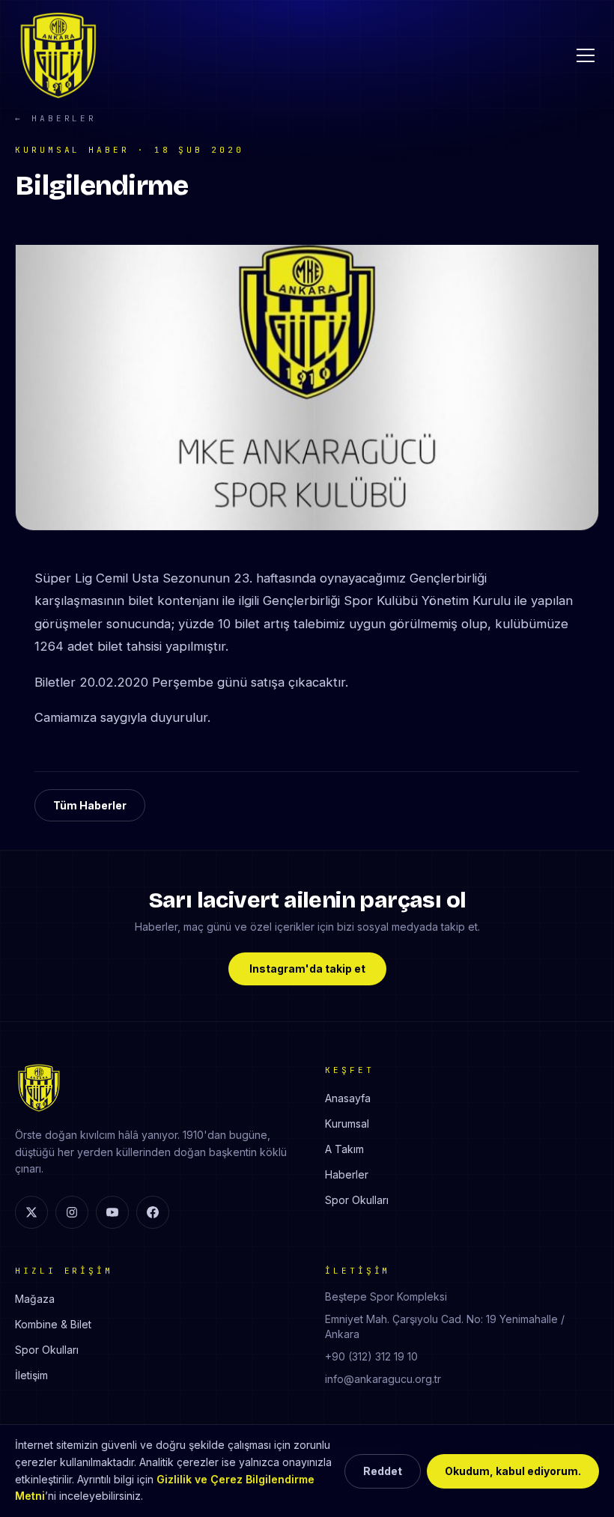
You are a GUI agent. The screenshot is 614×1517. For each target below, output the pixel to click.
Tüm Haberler (90, 805)
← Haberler (56, 118)
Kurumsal (347, 1123)
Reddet (382, 1471)
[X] (31, 1212)
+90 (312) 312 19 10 (371, 1356)
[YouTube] (112, 1212)
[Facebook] (152, 1212)
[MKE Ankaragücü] (58, 55)
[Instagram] (71, 1212)
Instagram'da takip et (307, 968)
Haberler (346, 1174)
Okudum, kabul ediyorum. (513, 1471)
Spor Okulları (357, 1200)
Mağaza (35, 1298)
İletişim (31, 1375)
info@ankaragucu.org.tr (383, 1378)
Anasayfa (348, 1098)
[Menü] (585, 55)
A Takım (344, 1149)
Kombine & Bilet (53, 1324)
